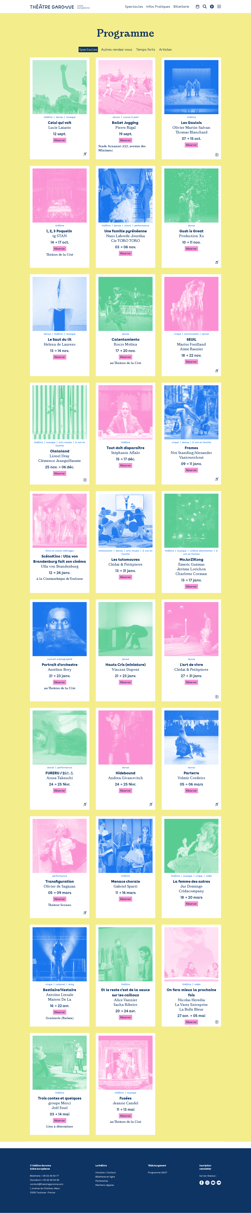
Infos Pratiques (158, 6)
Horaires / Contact (105, 1172)
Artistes (165, 49)
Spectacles (134, 6)
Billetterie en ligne (105, 1176)
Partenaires (101, 1180)
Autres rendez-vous (116, 49)
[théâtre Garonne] (63, 6)
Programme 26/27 (157, 1172)
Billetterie (181, 6)
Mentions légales (104, 1185)
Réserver (59, 140)
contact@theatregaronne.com (46, 1184)
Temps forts (145, 49)
